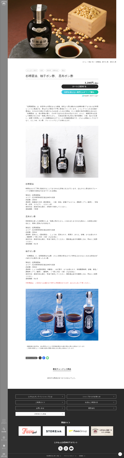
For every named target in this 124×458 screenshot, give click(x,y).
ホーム (84, 62)
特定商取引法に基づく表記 (53, 455)
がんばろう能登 (32, 70)
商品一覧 (91, 62)
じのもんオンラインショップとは (40, 396)
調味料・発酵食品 (52, 70)
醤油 (63, 70)
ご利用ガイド (40, 402)
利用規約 (81, 455)
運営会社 (91, 408)
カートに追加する (79, 86)
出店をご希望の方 (91, 402)
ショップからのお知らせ (92, 396)
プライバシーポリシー (69, 455)
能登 (41, 70)
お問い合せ (40, 408)
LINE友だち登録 (40, 414)
